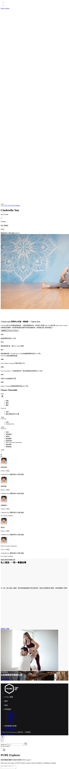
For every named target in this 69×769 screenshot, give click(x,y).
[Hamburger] (1, 10)
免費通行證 (8, 201)
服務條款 (3, 179)
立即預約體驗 (5, 679)
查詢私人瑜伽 (5, 628)
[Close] (2, 739)
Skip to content (5, 8)
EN (5, 122)
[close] (2, 109)
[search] (25, 743)
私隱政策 (11, 179)
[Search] (2, 116)
